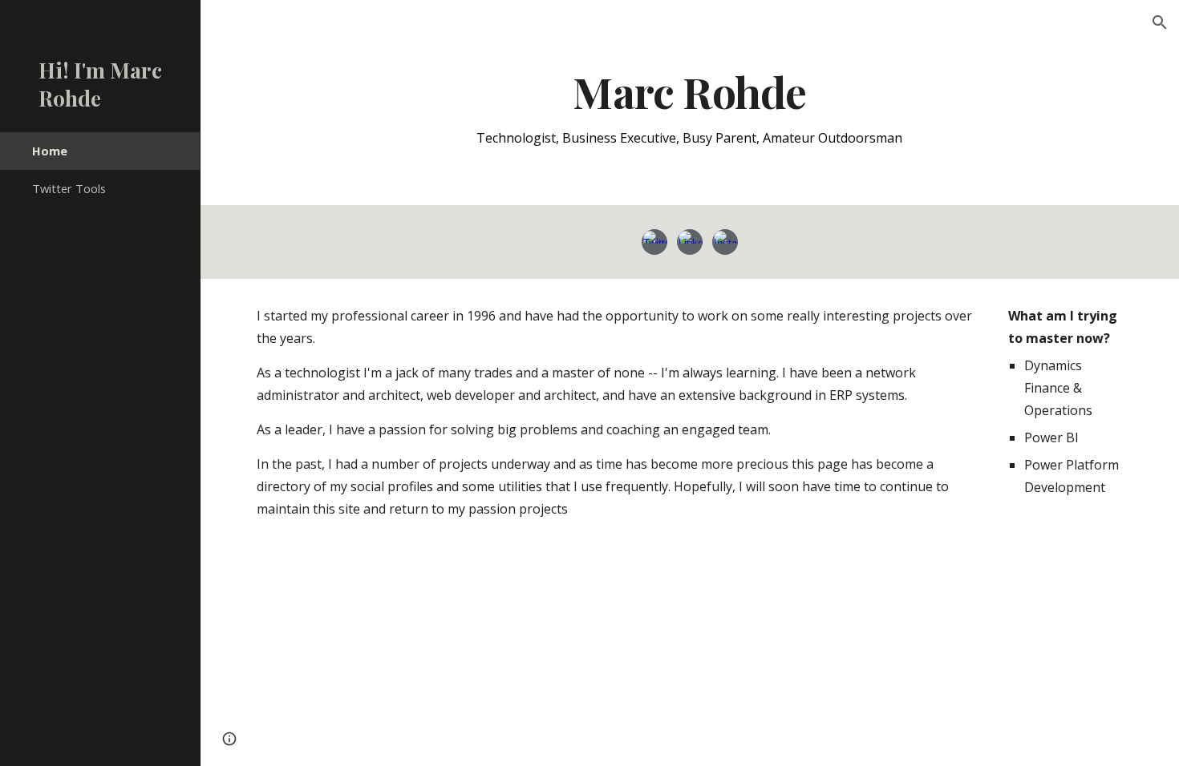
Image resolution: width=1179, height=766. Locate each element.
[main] (689, 108)
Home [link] (49, 151)
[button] (1160, 22)
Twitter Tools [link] (69, 188)
